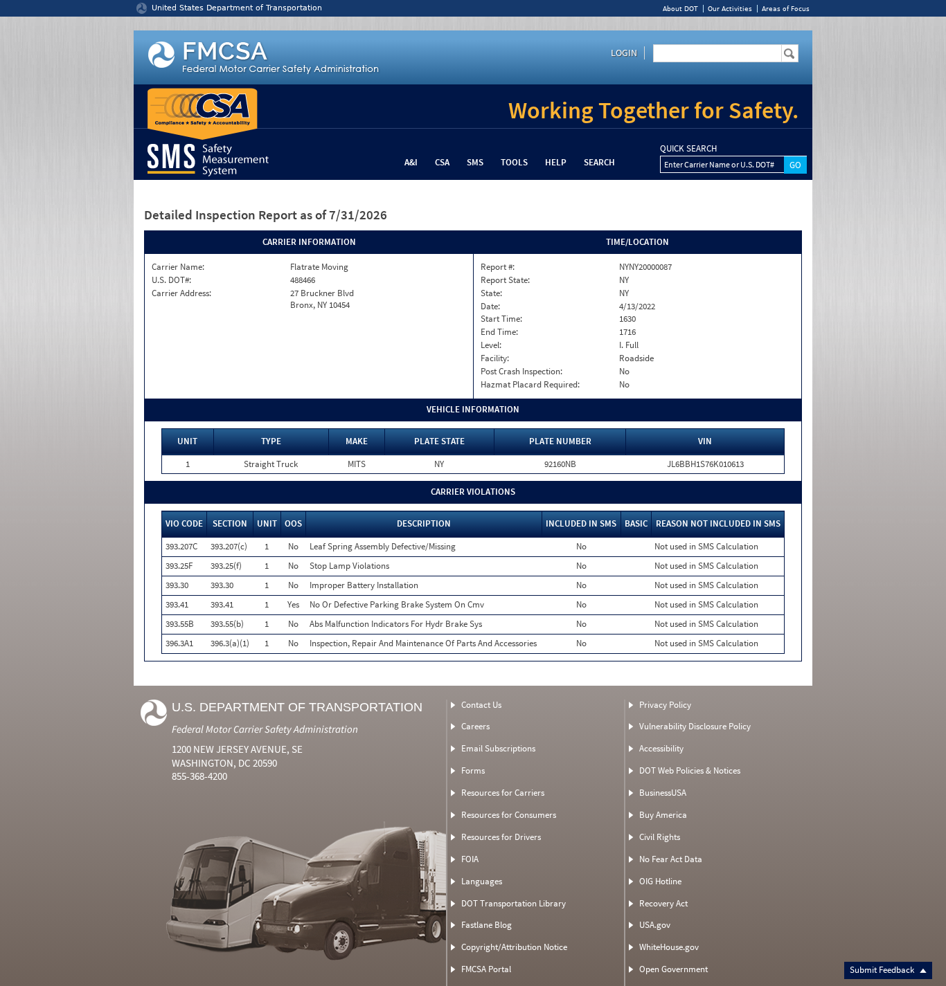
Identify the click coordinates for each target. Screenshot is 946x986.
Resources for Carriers (502, 792)
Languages (481, 881)
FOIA (470, 859)
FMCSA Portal (486, 969)
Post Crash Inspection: (521, 371)
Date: (490, 306)
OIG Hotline (660, 881)
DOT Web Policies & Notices (689, 770)
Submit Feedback (883, 970)
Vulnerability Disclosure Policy (695, 726)
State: (491, 293)
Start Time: (501, 319)
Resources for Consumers (508, 815)
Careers (475, 726)
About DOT (680, 8)
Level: (491, 345)
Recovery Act (663, 903)
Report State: (505, 280)
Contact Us (481, 705)
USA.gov (654, 925)
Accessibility (661, 748)
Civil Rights (659, 837)
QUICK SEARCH (688, 148)
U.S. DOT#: (171, 280)
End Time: (499, 332)
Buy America (663, 815)
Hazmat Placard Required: (530, 384)
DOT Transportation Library (513, 903)
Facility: (495, 358)
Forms (473, 770)
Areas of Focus (786, 8)
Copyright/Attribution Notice (514, 947)
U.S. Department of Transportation (297, 707)
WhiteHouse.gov (669, 947)
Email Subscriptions (498, 748)
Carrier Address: (181, 293)
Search (599, 162)
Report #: (498, 267)
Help (555, 162)
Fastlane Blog (486, 925)
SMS (475, 162)
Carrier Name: (178, 267)
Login (624, 52)
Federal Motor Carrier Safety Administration (265, 729)
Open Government (673, 969)
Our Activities (730, 8)
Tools (514, 162)
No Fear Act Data (670, 859)
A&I (411, 162)
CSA (442, 162)
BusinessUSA (662, 792)
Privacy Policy (665, 705)
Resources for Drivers (501, 837)
